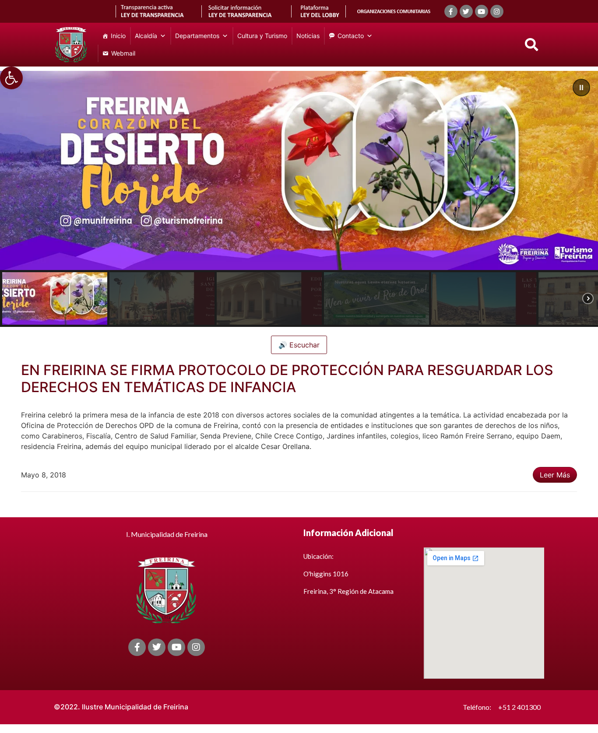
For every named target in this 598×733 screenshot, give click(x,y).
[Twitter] (466, 11)
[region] (299, 199)
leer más (555, 474)
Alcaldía (146, 35)
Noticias (308, 35)
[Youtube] (481, 11)
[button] (11, 78)
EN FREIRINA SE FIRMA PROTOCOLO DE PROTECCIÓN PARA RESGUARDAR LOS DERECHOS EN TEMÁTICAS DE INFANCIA (287, 378)
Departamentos (197, 35)
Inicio (118, 35)
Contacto (351, 35)
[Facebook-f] (450, 11)
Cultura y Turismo (262, 35)
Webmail (123, 53)
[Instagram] (496, 11)
